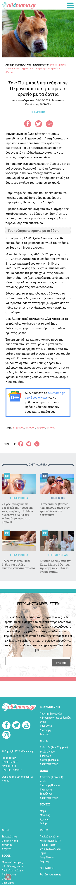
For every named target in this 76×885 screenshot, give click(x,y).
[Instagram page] (6, 735)
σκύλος (50, 427)
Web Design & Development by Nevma (17, 778)
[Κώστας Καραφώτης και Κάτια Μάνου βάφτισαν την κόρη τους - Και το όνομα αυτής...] (57, 541)
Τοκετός (44, 734)
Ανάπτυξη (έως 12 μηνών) (54, 747)
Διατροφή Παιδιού (50, 785)
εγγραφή (61, 662)
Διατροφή (45, 730)
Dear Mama (8, 882)
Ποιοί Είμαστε (10, 762)
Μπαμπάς (45, 815)
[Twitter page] (16, 726)
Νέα (29, 64)
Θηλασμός (45, 755)
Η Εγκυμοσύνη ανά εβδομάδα (55, 717)
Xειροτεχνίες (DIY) (50, 840)
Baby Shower (47, 857)
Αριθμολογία (9, 874)
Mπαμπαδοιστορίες (12, 862)
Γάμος (43, 853)
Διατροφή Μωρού (49, 760)
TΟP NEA (20, 64)
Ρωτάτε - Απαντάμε (50, 874)
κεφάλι (41, 427)
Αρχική (9, 64)
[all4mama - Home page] (19, 5)
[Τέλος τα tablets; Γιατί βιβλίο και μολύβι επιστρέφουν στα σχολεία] (19, 541)
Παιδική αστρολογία (12, 870)
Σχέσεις (44, 819)
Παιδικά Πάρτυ (48, 844)
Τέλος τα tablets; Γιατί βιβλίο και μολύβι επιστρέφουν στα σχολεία (18, 564)
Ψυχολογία (46, 726)
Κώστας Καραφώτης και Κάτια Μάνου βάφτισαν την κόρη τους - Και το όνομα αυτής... (55, 566)
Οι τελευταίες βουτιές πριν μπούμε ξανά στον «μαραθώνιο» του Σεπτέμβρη (55, 509)
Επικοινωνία (9, 758)
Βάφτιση (44, 861)
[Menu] (70, 5)
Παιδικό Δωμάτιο (49, 836)
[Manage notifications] (8, 877)
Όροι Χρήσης (9, 766)
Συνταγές (7, 844)
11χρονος (18, 427)
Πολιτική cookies (12, 770)
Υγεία (43, 722)
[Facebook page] (6, 726)
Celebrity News (10, 840)
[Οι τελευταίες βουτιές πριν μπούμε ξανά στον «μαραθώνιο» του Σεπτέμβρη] (57, 484)
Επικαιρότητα (40, 64)
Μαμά (43, 811)
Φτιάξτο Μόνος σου (50, 849)
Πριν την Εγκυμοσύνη (51, 713)
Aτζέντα (6, 849)
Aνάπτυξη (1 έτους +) (51, 777)
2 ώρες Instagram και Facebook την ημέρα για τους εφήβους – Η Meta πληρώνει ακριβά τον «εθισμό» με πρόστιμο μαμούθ (17, 513)
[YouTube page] (26, 726)
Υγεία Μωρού (47, 751)
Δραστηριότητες (49, 764)
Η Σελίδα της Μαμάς (13, 866)
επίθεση (30, 427)
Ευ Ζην (43, 823)
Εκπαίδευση (46, 793)
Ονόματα (6, 878)
